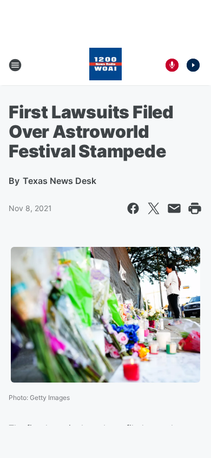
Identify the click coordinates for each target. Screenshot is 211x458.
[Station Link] (105, 65)
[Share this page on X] (153, 208)
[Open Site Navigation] (15, 65)
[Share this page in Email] (174, 208)
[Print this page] (194, 208)
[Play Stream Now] (193, 65)
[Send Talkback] (172, 65)
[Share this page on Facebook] (133, 208)
